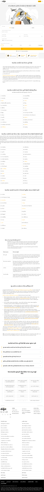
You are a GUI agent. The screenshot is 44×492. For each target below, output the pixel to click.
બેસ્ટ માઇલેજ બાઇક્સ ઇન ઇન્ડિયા (26, 466)
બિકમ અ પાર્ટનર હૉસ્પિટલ (26, 410)
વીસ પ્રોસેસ (22, 396)
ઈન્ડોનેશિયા (4, 168)
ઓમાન (26, 105)
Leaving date (4, 34)
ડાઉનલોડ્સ (2, 481)
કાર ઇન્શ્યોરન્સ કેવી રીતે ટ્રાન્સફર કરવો (6, 455)
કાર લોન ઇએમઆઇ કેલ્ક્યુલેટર (5, 470)
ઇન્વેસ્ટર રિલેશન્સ (23, 481)
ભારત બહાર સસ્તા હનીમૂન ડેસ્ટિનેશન (35, 381)
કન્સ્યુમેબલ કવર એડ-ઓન (26, 451)
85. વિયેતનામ (24, 225)
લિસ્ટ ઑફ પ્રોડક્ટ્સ (15, 411)
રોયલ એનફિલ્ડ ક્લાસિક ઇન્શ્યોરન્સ (27, 432)
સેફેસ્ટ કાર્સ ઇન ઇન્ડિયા (4, 459)
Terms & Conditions (25, 51)
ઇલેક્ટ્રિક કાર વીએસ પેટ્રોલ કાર (5, 466)
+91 (3, 40)
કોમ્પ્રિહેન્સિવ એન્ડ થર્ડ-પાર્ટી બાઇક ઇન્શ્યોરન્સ (28, 440)
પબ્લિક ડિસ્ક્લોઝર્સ (37, 411)
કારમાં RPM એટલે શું (4, 461)
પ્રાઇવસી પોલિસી (3, 483)
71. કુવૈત (2, 222)
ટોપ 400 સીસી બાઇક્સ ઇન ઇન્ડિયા (27, 468)
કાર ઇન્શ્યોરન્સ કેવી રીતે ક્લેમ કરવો (6, 451)
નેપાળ (26, 100)
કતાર (25, 107)
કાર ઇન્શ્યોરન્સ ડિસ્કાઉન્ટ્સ (5, 453)
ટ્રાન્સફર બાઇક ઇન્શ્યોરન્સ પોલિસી (27, 455)
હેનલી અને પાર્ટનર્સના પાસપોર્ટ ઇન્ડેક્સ (9, 75)
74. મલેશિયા (24, 194)
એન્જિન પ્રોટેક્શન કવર (4, 442)
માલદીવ (3, 180)
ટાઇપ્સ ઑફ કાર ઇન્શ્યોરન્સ (5, 438)
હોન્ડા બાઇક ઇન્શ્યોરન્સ (25, 434)
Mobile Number (4, 38)
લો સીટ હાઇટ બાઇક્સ (25, 459)
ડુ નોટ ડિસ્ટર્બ (8, 481)
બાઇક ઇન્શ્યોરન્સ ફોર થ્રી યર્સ (26, 438)
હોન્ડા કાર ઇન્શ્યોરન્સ (4, 425)
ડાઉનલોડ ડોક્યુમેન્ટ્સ (37, 413)
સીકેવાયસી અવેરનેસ (15, 413)
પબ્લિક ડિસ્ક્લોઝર (15, 481)
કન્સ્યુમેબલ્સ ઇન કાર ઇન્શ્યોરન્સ (6, 440)
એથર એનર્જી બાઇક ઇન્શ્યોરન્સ (26, 425)
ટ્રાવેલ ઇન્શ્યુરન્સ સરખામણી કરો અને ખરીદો (22, 381)
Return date (26, 34)
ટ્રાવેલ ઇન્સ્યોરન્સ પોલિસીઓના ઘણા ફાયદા (10, 295)
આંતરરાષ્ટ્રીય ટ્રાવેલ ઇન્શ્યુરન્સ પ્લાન (14, 328)
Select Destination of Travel (6, 30)
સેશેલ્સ (26, 161)
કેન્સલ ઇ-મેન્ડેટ (14, 410)
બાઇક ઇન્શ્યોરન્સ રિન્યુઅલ (26, 436)
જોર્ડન (3, 173)
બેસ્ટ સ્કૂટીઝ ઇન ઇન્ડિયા (25, 461)
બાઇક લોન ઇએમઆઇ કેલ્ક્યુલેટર (27, 470)
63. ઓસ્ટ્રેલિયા (3, 200)
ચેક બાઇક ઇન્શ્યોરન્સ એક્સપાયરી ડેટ (27, 457)
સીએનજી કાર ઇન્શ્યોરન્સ (4, 432)
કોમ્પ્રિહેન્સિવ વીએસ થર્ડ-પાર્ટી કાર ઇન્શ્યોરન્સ (7, 449)
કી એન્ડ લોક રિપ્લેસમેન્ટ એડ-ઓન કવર (7, 444)
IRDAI (36, 481)
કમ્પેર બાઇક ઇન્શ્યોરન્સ (25, 444)
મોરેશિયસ (4, 126)
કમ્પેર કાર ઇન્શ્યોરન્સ (4, 434)
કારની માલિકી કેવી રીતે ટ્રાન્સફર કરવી (6, 468)
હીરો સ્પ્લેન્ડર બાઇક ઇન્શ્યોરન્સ (26, 427)
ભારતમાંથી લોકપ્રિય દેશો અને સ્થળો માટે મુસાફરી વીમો (9, 386)
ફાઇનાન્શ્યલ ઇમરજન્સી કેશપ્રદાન (22, 391)
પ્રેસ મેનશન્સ (24, 408)
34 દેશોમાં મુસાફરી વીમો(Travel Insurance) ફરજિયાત (22, 289)
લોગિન (40, 1)
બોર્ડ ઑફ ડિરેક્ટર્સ (36, 410)
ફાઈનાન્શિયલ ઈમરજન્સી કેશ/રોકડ (31, 311)
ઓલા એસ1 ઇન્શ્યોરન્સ (25, 423)
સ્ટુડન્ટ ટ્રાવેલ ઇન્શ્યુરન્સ (35, 386)
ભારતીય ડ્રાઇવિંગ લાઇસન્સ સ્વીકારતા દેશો (35, 391)
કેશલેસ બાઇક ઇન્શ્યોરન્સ (25, 442)
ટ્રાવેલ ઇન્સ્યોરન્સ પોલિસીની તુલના (13, 330)
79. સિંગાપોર (24, 208)
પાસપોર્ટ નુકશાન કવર (34, 396)
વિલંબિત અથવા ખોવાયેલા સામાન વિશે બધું (10, 391)
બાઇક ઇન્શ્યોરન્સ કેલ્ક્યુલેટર (26, 453)
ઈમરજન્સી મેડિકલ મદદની (24, 298)
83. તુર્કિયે (23, 219)
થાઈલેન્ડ (26, 124)
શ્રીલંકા (26, 117)
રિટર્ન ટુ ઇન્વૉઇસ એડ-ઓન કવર (26, 449)
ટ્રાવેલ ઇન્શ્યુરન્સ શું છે (9, 396)
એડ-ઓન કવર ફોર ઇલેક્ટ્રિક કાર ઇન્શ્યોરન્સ (7, 436)
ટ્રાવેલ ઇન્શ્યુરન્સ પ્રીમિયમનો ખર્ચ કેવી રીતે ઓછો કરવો (9, 381)
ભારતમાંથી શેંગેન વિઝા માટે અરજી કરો (22, 386)
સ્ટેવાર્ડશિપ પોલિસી (30, 481)
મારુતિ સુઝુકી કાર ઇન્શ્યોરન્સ (5, 423)
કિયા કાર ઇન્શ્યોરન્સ (4, 427)
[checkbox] (16, 51)
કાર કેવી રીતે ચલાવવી (4, 457)
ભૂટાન (3, 100)
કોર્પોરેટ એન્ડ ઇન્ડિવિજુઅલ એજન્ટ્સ (26, 413)
